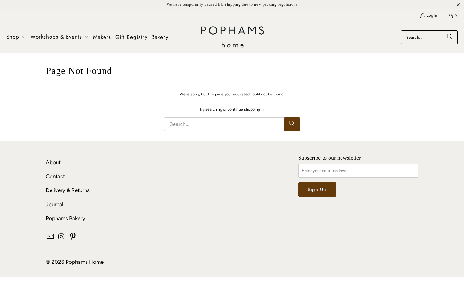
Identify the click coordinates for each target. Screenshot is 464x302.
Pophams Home (85, 262)
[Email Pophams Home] (50, 237)
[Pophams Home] (232, 37)
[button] (16, 37)
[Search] (450, 37)
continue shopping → (246, 109)
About (53, 162)
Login (432, 15)
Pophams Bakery (65, 218)
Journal (54, 204)
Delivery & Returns (68, 190)
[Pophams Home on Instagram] (62, 237)
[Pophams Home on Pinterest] (73, 237)
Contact (55, 176)
